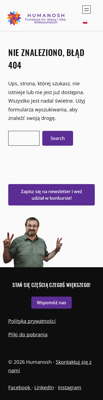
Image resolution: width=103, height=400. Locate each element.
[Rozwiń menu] (86, 9)
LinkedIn (44, 387)
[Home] (36, 18)
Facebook (20, 387)
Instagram (69, 387)
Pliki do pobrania (28, 334)
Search (58, 138)
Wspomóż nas (51, 303)
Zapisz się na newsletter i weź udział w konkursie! (51, 194)
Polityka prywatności (32, 321)
